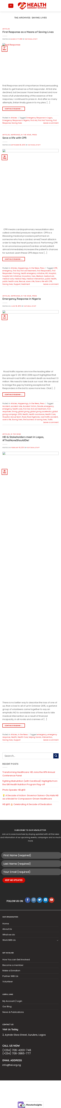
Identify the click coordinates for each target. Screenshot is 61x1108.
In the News (26, 135)
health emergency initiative (32, 273)
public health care (10, 281)
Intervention (47, 737)
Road (24, 417)
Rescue (22, 281)
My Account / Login (12, 1001)
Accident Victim (29, 406)
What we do (8, 934)
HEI (46, 273)
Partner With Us (10, 976)
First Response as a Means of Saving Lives (28, 31)
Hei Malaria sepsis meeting (43, 1085)
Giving (14, 411)
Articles (6, 29)
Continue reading (14, 109)
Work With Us (9, 940)
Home (5, 923)
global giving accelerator (41, 411)
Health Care (50, 414)
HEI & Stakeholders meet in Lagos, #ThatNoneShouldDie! (23, 438)
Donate (40, 406)
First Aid (33, 120)
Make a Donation (11, 970)
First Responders (44, 270)
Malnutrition (26, 1088)
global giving (23, 411)
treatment (25, 284)
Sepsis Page (33, 1086)
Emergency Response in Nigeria (16, 120)
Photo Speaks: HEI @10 (13, 789)
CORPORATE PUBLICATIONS (45, 1088)
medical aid (49, 276)
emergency (7, 270)
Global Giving (45, 1090)
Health (25, 414)
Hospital (52, 273)
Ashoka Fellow (11, 1088)
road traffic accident (49, 417)
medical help (20, 279)
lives (33, 276)
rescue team (15, 417)
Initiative (17, 276)
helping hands (35, 737)
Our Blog (7, 1006)
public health (50, 279)
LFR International (17, 1086)
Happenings (15, 135)
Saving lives (17, 123)
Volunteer (7, 981)
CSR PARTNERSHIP (20, 1085)
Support (17, 284)
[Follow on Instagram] (33, 900)
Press (34, 135)
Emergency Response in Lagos (39, 118)
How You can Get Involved (16, 959)
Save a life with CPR (14, 137)
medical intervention (35, 279)
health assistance (36, 414)
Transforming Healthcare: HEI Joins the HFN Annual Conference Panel (28, 774)
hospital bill (7, 276)
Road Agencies (33, 417)
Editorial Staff (31, 39)
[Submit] (56, 756)
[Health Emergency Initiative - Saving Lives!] (32, 5)
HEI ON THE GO (16, 1090)
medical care (8, 279)
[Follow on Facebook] (27, 900)
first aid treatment (28, 270)
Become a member (12, 965)
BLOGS (7, 1085)
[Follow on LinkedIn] (45, 900)
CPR (55, 268)
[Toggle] (58, 940)
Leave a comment (51, 123)
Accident (6, 406)
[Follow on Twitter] (39, 900)
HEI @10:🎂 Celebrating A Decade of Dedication (27, 804)
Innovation (26, 276)
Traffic (50, 419)
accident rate (16, 406)
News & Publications (13, 1012)
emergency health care (12, 409)
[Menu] (10, 6)
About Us (7, 929)
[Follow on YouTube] (51, 900)
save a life (30, 281)
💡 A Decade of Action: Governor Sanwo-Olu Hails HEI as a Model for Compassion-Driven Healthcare (30, 797)
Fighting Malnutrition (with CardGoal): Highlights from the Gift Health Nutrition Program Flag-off (29, 783)
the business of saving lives (35, 419)
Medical (39, 276)
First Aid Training (45, 120)
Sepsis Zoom (46, 1086)
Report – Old (30, 1090)
